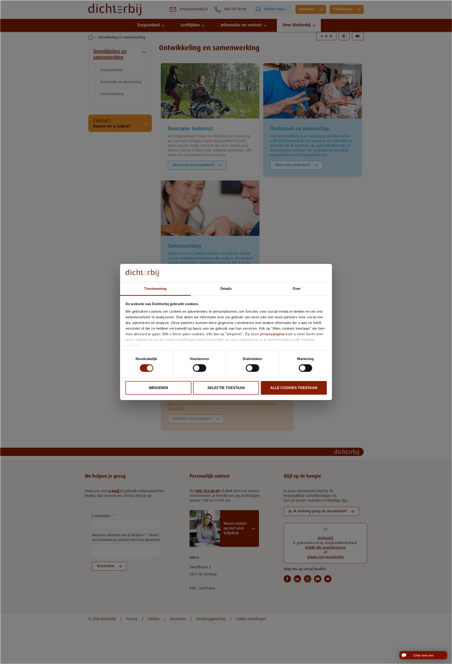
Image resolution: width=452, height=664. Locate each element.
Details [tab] (226, 289)
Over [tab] (297, 289)
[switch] (199, 368)
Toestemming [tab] (155, 289)
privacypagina (272, 334)
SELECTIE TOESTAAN (226, 388)
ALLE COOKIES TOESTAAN (293, 388)
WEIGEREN (158, 388)
